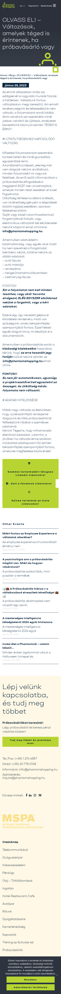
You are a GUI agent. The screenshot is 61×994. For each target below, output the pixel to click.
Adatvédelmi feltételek (30, 987)
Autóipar (8, 903)
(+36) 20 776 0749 (24, 764)
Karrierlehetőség (13, 926)
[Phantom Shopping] (8, 6)
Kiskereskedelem (14, 865)
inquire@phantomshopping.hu (23, 777)
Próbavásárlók (12, 950)
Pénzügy (8, 872)
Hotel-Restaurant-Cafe (18, 896)
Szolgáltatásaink (14, 919)
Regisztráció (33, 6)
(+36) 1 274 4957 (26, 758)
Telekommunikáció (15, 849)
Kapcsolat (9, 934)
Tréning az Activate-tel (18, 942)
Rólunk (7, 911)
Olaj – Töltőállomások (17, 880)
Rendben (30, 979)
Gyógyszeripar (12, 857)
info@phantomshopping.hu (38, 769)
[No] (57, 975)
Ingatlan (8, 888)
